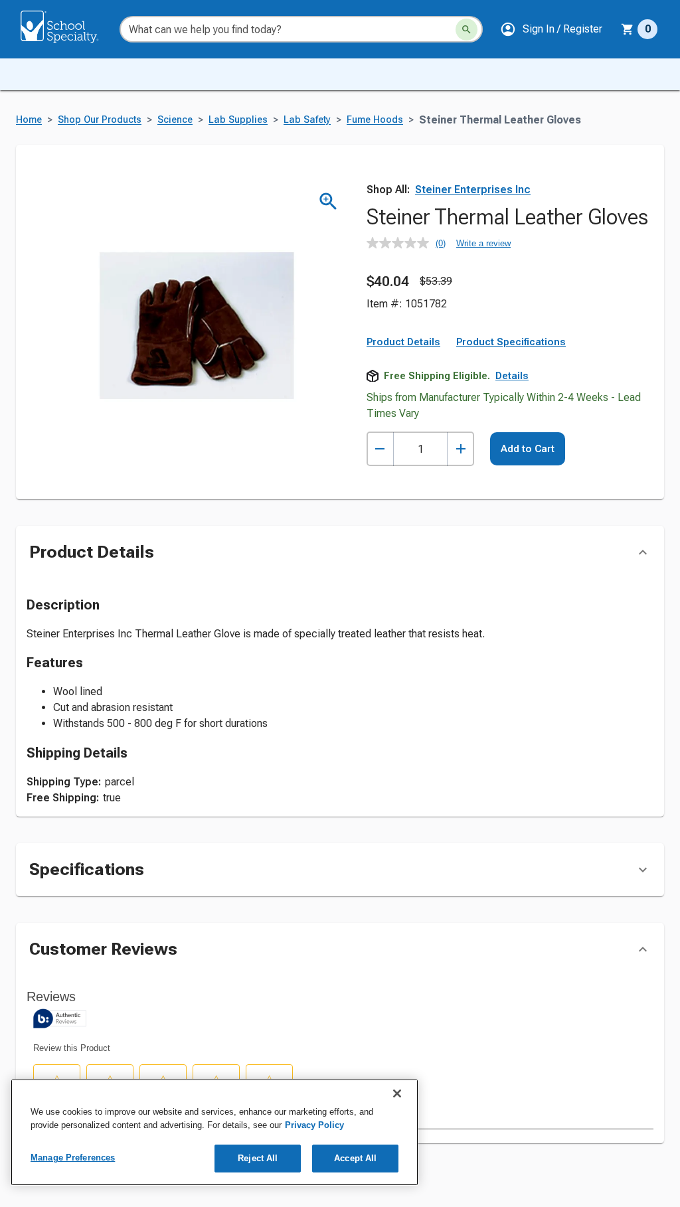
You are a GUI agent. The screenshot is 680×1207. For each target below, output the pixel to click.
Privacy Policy (314, 1125)
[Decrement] (380, 449)
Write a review (483, 243)
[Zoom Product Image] (328, 201)
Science (175, 119)
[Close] (397, 1093)
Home (29, 119)
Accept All (355, 1158)
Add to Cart (527, 449)
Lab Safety (307, 119)
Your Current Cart (639, 29)
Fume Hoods (375, 119)
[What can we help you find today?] (466, 29)
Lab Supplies (238, 119)
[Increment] (460, 449)
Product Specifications (511, 342)
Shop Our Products (99, 119)
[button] (551, 29)
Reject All (258, 1158)
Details (512, 376)
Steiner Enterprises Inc (473, 189)
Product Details (403, 342)
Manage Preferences (73, 1158)
